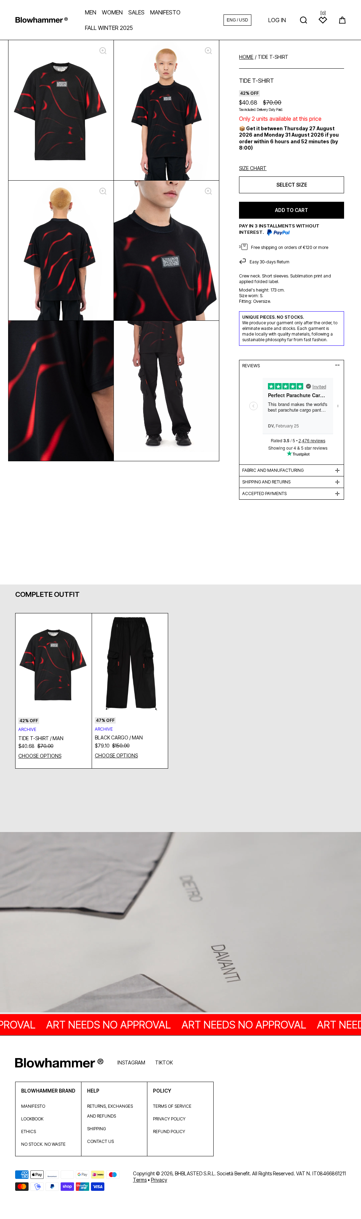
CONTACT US (100, 1141)
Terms (140, 1180)
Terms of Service (172, 1106)
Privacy (159, 1180)
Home (246, 57)
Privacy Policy (169, 1118)
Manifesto (33, 1106)
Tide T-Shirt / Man (40, 738)
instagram (131, 1062)
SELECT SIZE (291, 185)
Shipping (96, 1128)
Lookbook (32, 1118)
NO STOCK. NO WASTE (43, 1144)
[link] (180, 923)
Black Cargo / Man (119, 737)
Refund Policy (169, 1131)
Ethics (28, 1131)
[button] (342, 20)
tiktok (164, 1062)
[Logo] (41, 20)
